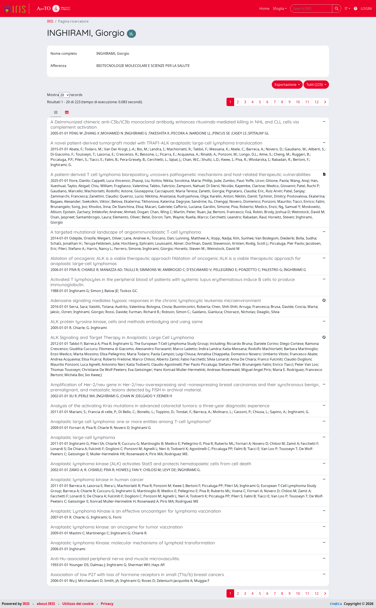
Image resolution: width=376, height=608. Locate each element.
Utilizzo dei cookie (78, 603)
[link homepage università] (53, 8)
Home (264, 8)
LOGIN (366, 8)
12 (317, 102)
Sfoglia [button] (278, 8)
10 (298, 102)
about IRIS (46, 603)
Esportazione (286, 84)
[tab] (55, 112)
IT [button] (346, 8)
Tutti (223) (315, 84)
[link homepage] (16, 8)
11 (307, 102)
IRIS (50, 21)
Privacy (107, 603)
